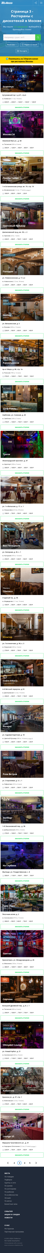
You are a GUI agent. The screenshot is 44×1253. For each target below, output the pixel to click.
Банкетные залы (11, 1204)
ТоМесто (7, 3)
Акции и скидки (12, 1214)
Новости (9, 1218)
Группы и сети (10, 1183)
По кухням (8, 1186)
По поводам (9, 1177)
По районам (9, 1192)
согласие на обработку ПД (15, 1245)
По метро (8, 1201)
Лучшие (8, 1198)
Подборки (8, 1180)
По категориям (10, 1189)
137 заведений (20, 26)
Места (7, 1173)
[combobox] (22, 37)
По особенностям (11, 1195)
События (9, 1211)
